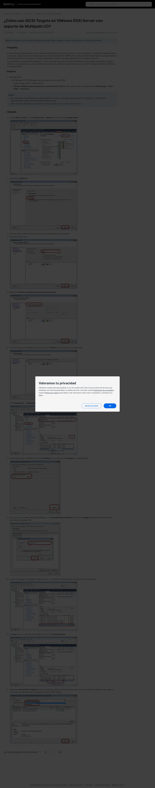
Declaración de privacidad (103, 390)
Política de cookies (52, 393)
